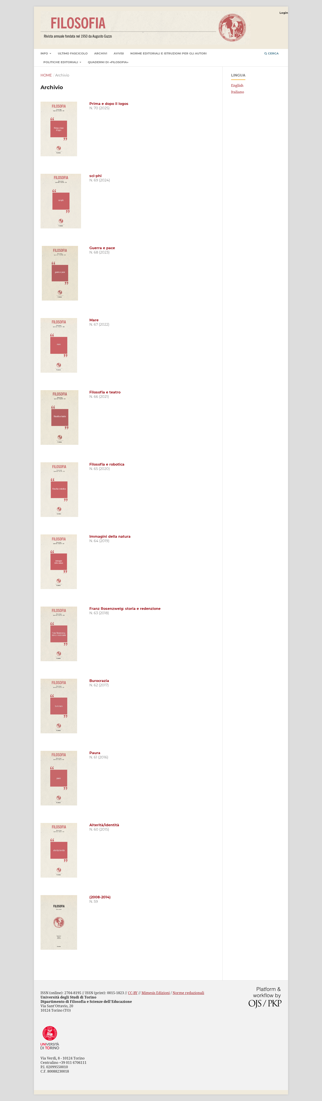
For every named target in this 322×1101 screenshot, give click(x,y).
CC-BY (133, 992)
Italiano (237, 92)
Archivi (100, 53)
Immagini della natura (110, 536)
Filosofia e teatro (104, 392)
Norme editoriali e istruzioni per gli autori (168, 53)
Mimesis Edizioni (156, 992)
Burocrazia (99, 681)
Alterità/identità (104, 825)
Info (45, 53)
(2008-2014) (100, 897)
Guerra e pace (102, 248)
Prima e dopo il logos (108, 104)
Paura (94, 753)
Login (284, 12)
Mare (94, 320)
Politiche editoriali (61, 62)
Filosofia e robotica (106, 464)
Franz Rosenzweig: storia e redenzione (125, 609)
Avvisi (119, 53)
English (237, 85)
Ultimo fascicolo (73, 53)
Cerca (273, 53)
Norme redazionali (188, 992)
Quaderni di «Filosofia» (108, 62)
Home (46, 75)
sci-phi (95, 176)
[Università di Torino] (50, 1050)
